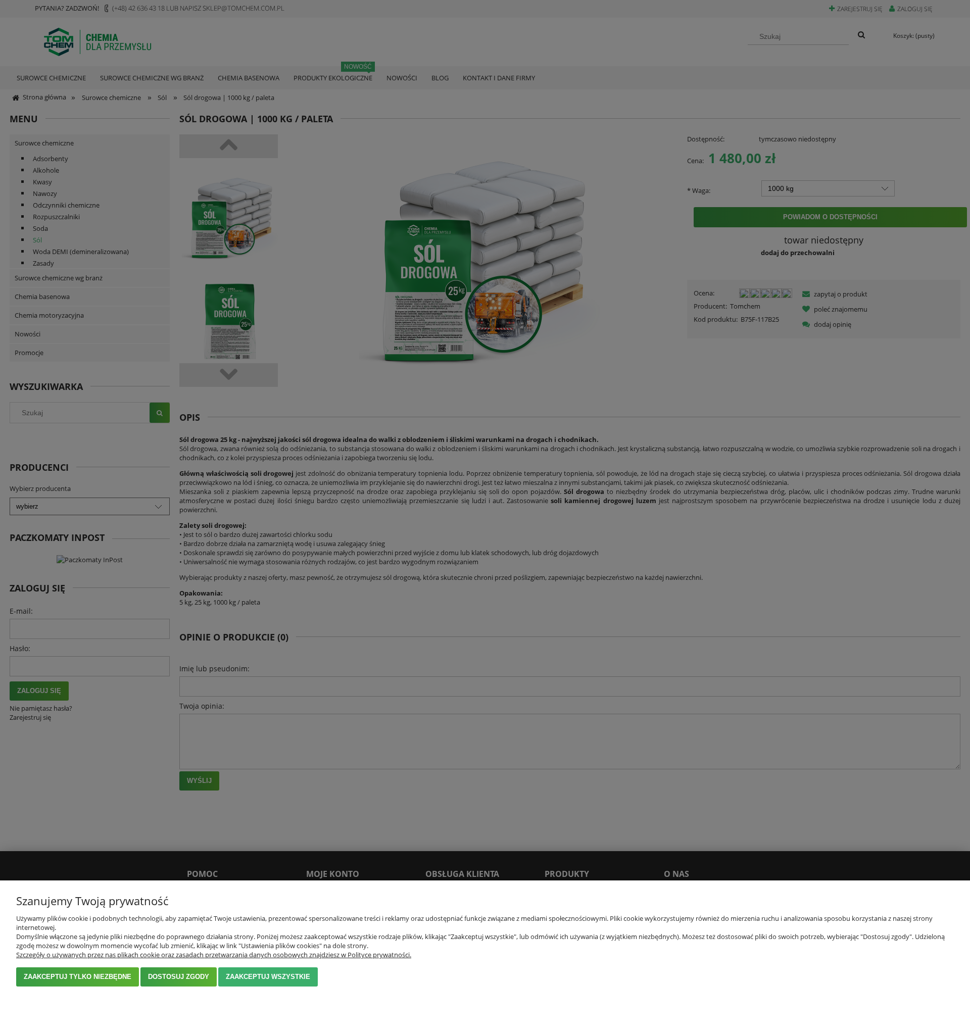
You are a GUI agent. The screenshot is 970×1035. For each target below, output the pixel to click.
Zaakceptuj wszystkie (268, 976)
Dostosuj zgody (178, 976)
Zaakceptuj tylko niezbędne (77, 976)
